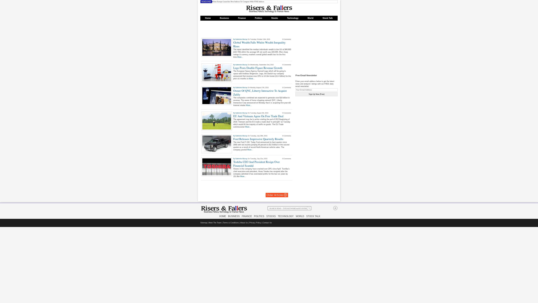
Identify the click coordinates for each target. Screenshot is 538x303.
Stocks (274, 18)
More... (240, 57)
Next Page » (277, 195)
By (234, 39)
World (310, 18)
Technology (292, 18)
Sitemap (203, 223)
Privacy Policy (255, 223)
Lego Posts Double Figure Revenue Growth (257, 68)
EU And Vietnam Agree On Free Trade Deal (258, 116)
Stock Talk (328, 18)
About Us (244, 223)
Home (208, 18)
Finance (242, 18)
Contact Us (267, 223)
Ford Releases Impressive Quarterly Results (258, 139)
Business (224, 18)
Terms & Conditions (231, 223)
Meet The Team (215, 223)
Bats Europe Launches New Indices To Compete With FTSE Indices (238, 2)
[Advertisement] (247, 30)
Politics (258, 18)
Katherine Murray (242, 39)
